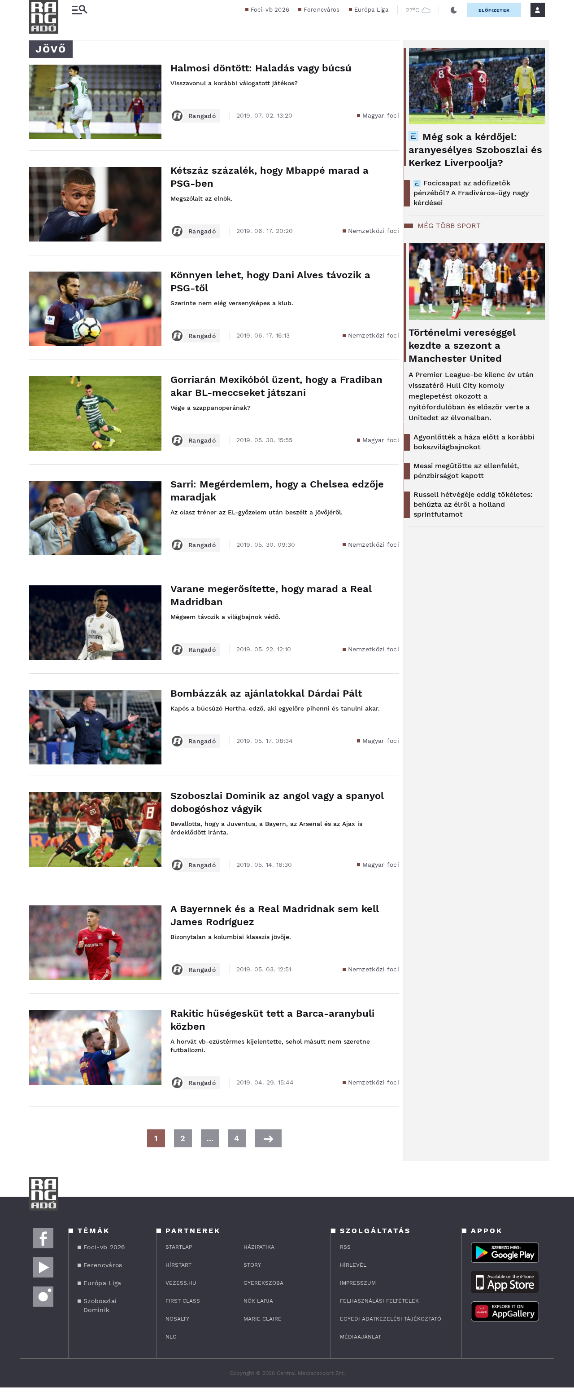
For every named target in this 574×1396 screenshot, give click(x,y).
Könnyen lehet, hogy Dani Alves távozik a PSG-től (270, 281)
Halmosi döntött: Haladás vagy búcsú (261, 68)
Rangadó (202, 115)
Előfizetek (494, 10)
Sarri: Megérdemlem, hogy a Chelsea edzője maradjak (277, 491)
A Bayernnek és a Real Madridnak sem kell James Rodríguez (274, 915)
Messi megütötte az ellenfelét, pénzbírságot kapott (466, 470)
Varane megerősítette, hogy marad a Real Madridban (271, 595)
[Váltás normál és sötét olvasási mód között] (453, 9)
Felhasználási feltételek (379, 1301)
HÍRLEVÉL (353, 1265)
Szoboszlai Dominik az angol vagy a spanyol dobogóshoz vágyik (277, 802)
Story (252, 1265)
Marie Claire (263, 1319)
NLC (170, 1337)
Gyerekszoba (263, 1283)
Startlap (178, 1247)
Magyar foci (380, 115)
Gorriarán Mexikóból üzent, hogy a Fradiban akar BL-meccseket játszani (276, 386)
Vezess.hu (180, 1283)
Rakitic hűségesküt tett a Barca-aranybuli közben (272, 1020)
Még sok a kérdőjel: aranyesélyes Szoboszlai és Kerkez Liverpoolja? (475, 149)
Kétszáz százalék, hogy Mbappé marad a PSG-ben (269, 177)
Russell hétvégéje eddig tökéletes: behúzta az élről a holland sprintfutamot (473, 504)
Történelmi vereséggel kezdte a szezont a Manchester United (462, 345)
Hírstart (178, 1265)
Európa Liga (371, 9)
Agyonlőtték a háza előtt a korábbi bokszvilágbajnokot (473, 442)
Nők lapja (258, 1301)
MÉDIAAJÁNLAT (360, 1337)
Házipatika (259, 1247)
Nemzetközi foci (374, 230)
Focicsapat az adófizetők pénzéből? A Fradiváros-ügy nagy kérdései (471, 193)
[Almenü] (79, 10)
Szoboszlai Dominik (100, 1305)
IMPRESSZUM (358, 1283)
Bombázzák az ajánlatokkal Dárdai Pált (266, 693)
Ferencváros (321, 9)
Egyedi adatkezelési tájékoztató (390, 1319)
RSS (345, 1247)
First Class (182, 1301)
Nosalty (177, 1319)
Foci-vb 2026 (270, 9)
